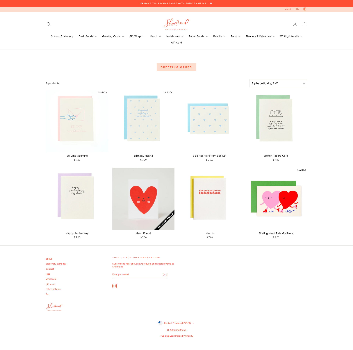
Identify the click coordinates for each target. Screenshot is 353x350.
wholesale (51, 279)
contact (50, 268)
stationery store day (56, 263)
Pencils (217, 36)
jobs (48, 273)
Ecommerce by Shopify (181, 335)
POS (162, 335)
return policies (53, 289)
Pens (234, 36)
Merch (154, 36)
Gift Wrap (135, 36)
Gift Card (176, 42)
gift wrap (50, 284)
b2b (297, 9)
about (288, 9)
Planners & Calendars (259, 36)
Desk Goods (86, 36)
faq (47, 294)
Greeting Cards (111, 36)
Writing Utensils (289, 36)
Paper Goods (197, 36)
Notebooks (173, 36)
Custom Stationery (62, 36)
